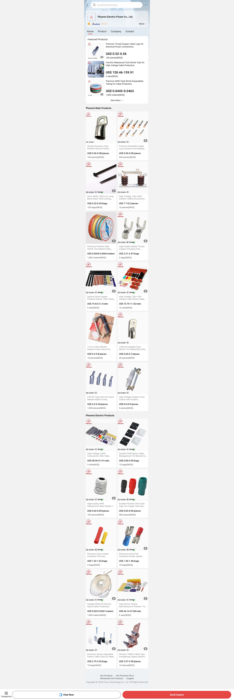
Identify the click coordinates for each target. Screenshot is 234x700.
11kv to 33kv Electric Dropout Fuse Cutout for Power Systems (98, 348)
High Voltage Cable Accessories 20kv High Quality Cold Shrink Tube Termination (98, 454)
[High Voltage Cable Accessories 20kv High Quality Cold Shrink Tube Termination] (101, 435)
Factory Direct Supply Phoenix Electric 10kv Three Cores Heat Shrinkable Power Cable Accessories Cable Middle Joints (100, 297)
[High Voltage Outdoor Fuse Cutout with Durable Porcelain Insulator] (133, 378)
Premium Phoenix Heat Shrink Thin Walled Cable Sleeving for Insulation (99, 247)
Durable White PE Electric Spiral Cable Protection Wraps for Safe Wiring (99, 605)
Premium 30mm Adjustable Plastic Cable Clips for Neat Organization (100, 655)
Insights (130, 678)
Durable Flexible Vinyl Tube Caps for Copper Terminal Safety (132, 504)
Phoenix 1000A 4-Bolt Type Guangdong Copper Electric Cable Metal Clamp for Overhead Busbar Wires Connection (132, 655)
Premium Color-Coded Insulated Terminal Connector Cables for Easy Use (99, 555)
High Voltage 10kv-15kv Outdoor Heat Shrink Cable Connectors (131, 297)
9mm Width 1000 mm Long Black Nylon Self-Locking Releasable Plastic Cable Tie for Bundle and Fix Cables (100, 197)
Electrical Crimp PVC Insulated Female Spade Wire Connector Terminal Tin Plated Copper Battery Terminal (132, 555)
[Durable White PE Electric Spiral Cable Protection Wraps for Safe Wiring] (101, 585)
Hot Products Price (125, 675)
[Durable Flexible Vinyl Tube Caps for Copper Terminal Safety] (133, 485)
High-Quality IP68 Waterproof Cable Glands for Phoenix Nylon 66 (100, 504)
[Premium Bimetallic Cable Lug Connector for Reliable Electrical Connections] (133, 127)
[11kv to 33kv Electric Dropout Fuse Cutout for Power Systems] (101, 328)
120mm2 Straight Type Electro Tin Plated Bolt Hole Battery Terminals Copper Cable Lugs (132, 348)
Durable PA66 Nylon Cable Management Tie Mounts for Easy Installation (132, 454)
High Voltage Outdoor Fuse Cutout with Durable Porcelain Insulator (132, 398)
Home (90, 31)
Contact (130, 31)
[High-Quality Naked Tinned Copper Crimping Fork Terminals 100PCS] (133, 228)
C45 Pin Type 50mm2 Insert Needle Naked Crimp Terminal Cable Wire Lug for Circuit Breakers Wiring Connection (100, 398)
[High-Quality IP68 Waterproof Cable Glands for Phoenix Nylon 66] (101, 485)
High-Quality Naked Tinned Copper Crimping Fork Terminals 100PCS (131, 247)
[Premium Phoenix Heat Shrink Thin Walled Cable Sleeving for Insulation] (101, 228)
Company (116, 31)
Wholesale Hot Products (111, 678)
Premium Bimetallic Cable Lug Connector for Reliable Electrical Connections (131, 147)
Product (102, 31)
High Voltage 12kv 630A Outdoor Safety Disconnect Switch (131, 197)
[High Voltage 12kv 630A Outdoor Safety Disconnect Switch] (133, 178)
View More (115, 100)
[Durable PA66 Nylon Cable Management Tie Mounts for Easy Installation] (133, 435)
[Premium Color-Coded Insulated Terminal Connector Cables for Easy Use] (101, 535)
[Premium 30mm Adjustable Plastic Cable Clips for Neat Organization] (101, 635)
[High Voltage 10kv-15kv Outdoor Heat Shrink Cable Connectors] (133, 278)
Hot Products (106, 675)
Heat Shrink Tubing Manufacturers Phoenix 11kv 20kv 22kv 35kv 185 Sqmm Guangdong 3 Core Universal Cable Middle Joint (132, 605)
